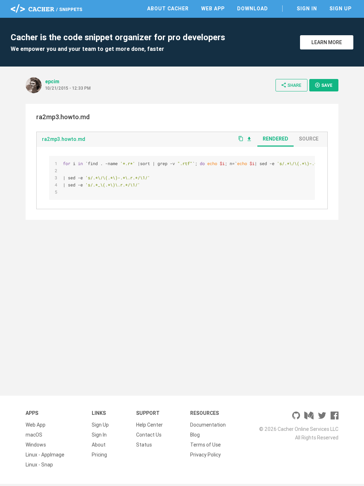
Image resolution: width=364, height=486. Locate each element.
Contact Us (148, 435)
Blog (195, 435)
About (99, 445)
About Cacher (168, 8)
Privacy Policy (205, 454)
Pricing (99, 454)
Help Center (149, 425)
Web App (213, 8)
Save (323, 85)
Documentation (208, 425)
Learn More (326, 42)
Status (144, 445)
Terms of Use (205, 445)
